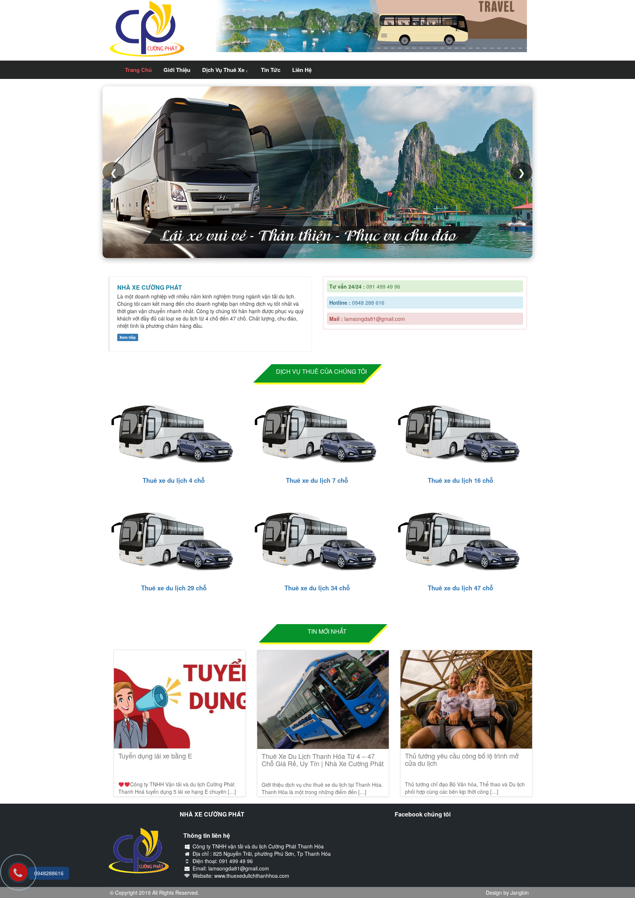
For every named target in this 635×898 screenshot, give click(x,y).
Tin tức (270, 70)
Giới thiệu (177, 70)
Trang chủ (138, 70)
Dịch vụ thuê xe (223, 70)
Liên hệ (302, 70)
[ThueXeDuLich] (113, 65)
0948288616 (49, 873)
